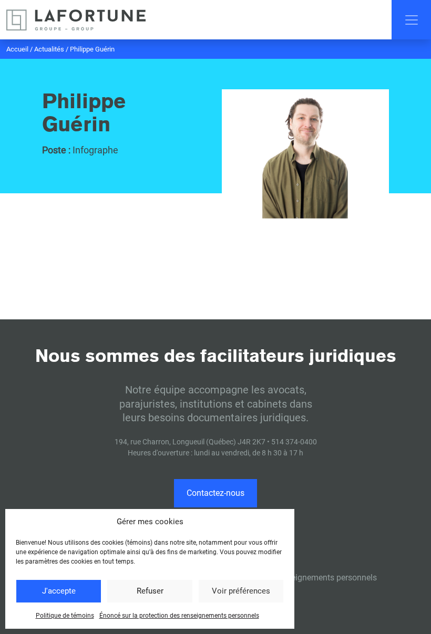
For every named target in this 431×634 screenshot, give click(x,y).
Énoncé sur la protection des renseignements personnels (179, 615)
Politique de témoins (65, 615)
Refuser (150, 591)
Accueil (17, 49)
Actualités (49, 49)
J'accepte (59, 591)
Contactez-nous (215, 493)
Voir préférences (241, 591)
